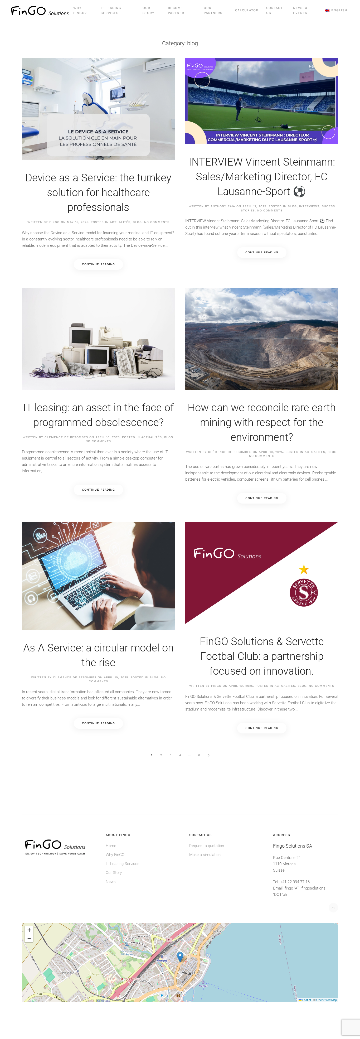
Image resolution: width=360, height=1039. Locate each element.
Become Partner (176, 10)
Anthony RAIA (223, 206)
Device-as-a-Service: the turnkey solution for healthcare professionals (98, 193)
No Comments (156, 222)
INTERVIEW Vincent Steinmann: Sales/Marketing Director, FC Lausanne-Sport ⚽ (262, 177)
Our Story (148, 10)
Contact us (274, 10)
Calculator (246, 10)
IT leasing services (111, 10)
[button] (336, 10)
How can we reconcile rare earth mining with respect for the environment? (262, 422)
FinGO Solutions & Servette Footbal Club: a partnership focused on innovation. (262, 656)
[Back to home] (40, 10)
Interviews (309, 206)
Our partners (213, 10)
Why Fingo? (80, 10)
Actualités (120, 222)
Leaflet (306, 1000)
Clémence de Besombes (66, 437)
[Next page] (208, 755)
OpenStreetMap (326, 1000)
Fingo (54, 222)
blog (137, 222)
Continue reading (98, 264)
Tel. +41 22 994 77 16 (291, 881)
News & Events (300, 10)
